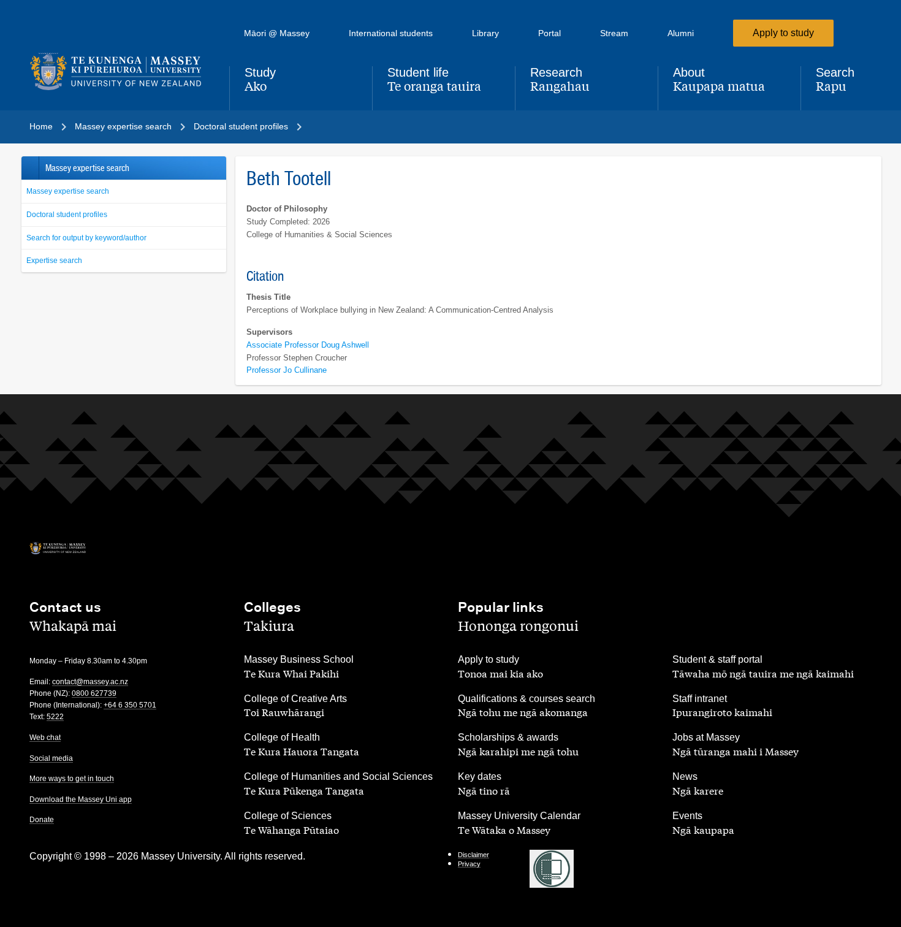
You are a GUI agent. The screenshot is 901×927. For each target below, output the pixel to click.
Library (485, 33)
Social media (51, 758)
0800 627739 (94, 693)
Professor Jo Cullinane (286, 370)
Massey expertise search (67, 191)
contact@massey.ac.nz (90, 681)
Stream (614, 33)
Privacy (469, 864)
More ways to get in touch (71, 778)
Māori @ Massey (277, 33)
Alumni (680, 33)
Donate (41, 819)
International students (391, 33)
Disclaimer (473, 854)
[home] (119, 72)
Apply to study (783, 33)
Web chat (45, 737)
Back (29, 168)
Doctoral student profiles (66, 214)
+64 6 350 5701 (130, 705)
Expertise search (54, 260)
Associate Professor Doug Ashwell (307, 344)
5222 (55, 716)
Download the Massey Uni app (80, 799)
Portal (549, 33)
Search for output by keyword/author (86, 238)
